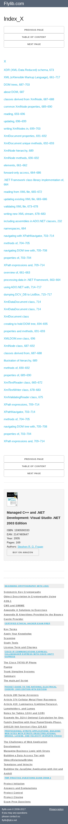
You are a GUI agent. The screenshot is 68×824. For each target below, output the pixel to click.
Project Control (13, 792)
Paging (8, 667)
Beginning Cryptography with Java (27, 586)
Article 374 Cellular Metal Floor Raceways (30, 699)
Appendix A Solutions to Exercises (25, 610)
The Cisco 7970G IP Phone (20, 662)
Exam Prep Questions (17, 801)
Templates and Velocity (18, 764)
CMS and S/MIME (14, 605)
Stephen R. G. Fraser (30, 546)
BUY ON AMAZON (23, 552)
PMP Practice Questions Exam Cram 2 (28, 778)
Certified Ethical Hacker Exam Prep (27, 623)
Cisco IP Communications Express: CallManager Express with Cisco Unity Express (29, 654)
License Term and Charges (20, 647)
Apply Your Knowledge (18, 634)
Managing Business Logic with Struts (27, 751)
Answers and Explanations (20, 788)
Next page (34, 44)
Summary (10, 676)
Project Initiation (14, 783)
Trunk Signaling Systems (19, 671)
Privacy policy (56, 809)
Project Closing (13, 797)
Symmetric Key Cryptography (22, 592)
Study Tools (11, 643)
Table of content (34, 37)
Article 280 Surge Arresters (21, 695)
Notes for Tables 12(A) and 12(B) (24, 713)
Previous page (34, 30)
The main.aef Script (16, 680)
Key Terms (10, 629)
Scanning (9, 638)
